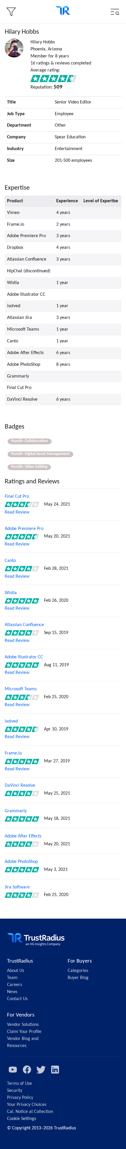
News (12, 992)
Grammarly (16, 811)
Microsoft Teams (21, 689)
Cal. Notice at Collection (30, 1111)
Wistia (11, 593)
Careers (14, 985)
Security (14, 1090)
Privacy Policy (20, 1097)
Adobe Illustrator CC (24, 657)
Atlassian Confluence (24, 625)
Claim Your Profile (24, 1031)
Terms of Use (19, 1083)
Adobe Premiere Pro (24, 528)
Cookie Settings (21, 1118)
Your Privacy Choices (26, 1104)
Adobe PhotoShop (21, 861)
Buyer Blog (78, 977)
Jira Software (17, 887)
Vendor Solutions (23, 1024)
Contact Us (17, 999)
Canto (10, 560)
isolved (11, 721)
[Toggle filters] (11, 11)
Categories (78, 970)
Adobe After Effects (23, 836)
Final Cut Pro (17, 496)
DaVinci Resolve (20, 785)
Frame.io (13, 753)
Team (12, 977)
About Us (15, 970)
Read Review (17, 512)
